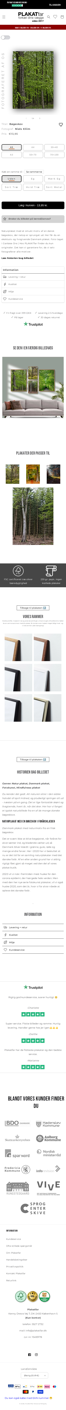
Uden (12, 179)
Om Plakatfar (13, 1252)
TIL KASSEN (55, 5)
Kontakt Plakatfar (15, 1273)
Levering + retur (17, 277)
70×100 (54, 155)
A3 (11, 155)
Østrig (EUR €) (31, 1375)
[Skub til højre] (39, 118)
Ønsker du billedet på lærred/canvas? (29, 219)
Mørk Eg (54, 179)
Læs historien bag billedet (18, 258)
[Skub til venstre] (26, 118)
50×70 (33, 155)
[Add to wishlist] (61, 124)
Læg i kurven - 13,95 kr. (33, 205)
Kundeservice (15, 299)
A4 (33, 147)
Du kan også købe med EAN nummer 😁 (28, 1398)
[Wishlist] (55, 16)
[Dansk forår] (33, 387)
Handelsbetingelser (16, 1259)
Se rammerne (34, 171)
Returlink (11, 1280)
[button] (3, 17)
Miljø (11, 292)
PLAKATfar (29, 1403)
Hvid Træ (33, 187)
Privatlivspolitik (14, 1266)
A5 (11, 147)
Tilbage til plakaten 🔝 (33, 607)
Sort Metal (54, 187)
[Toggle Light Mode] (8, 38)
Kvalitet (12, 284)
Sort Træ (11, 187)
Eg (33, 179)
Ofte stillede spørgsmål (19, 1246)
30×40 (54, 147)
